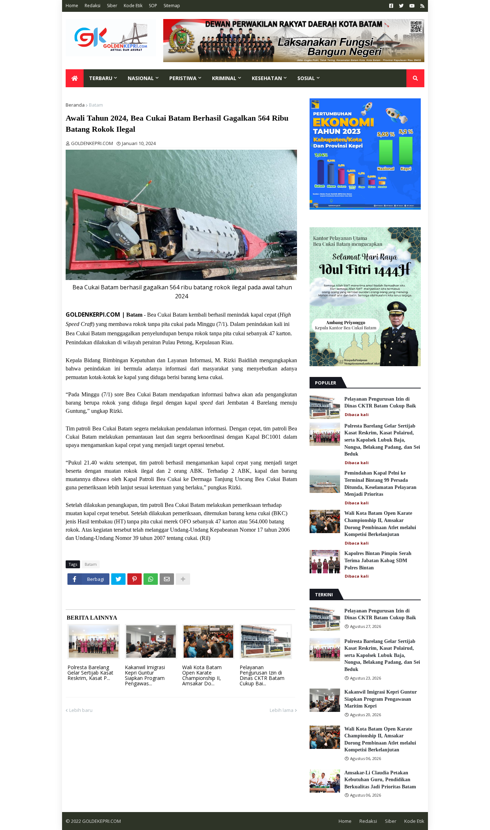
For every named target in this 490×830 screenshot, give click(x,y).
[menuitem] (75, 78)
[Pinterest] (134, 579)
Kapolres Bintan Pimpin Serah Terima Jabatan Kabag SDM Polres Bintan (377, 560)
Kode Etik (133, 6)
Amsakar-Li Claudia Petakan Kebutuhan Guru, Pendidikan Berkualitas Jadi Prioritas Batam (380, 779)
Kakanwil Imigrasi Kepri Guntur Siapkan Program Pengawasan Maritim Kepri (380, 699)
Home (72, 6)
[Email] (167, 579)
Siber (112, 6)
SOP (153, 6)
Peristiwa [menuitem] (183, 78)
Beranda (75, 105)
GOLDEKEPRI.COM (101, 821)
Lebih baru (81, 710)
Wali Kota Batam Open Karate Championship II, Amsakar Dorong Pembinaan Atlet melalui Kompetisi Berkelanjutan (380, 523)
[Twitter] (118, 579)
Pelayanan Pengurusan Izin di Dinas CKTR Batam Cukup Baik (380, 402)
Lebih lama (281, 710)
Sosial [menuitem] (306, 78)
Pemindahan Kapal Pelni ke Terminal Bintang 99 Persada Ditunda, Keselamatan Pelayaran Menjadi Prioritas (380, 483)
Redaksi (92, 6)
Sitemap (172, 6)
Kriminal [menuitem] (224, 78)
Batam (96, 105)
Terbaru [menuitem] (100, 78)
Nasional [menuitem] (141, 78)
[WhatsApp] (150, 579)
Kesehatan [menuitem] (267, 78)
